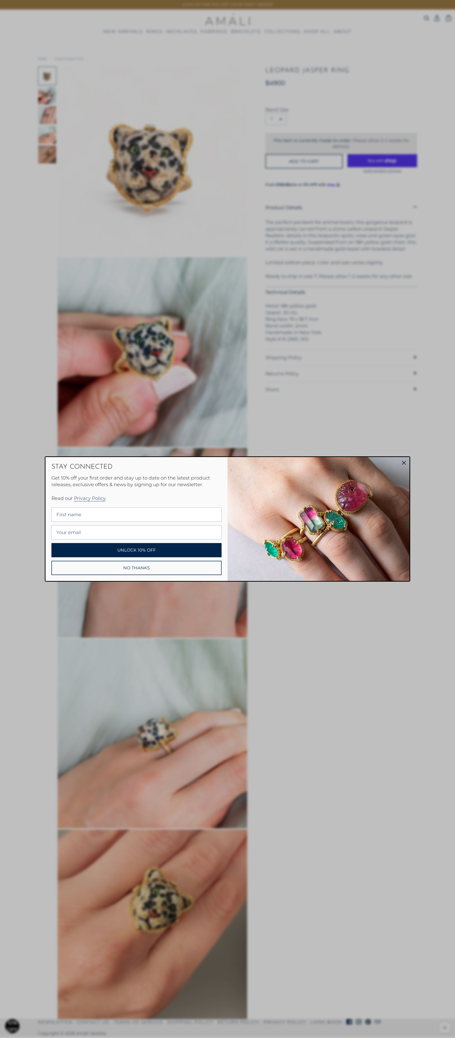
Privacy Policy (89, 498)
